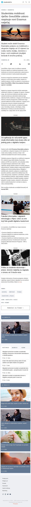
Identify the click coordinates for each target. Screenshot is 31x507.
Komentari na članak (14, 308)
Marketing (4, 490)
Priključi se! (5, 480)
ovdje (19, 282)
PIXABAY (7, 302)
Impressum (5, 485)
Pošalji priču (5, 478)
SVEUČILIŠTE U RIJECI (11, 299)
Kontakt (4, 483)
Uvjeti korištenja (6, 488)
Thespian (15, 503)
